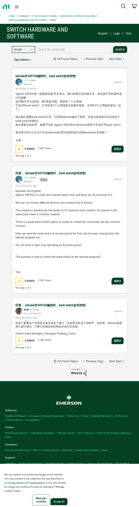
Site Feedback (122, 463)
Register (103, 33)
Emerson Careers (50, 450)
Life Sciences (121, 415)
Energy (85, 415)
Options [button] (117, 82)
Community (24, 16)
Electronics (73, 415)
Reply (117, 149)
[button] (19, 149)
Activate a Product (75, 463)
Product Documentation (30, 463)
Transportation (32, 419)
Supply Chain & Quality (87, 450)
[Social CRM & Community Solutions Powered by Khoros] (79, 372)
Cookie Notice (37, 482)
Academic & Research (16, 415)
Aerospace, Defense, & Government (47, 415)
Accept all (59, 501)
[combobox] (73, 49)
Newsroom (67, 450)
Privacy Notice (16, 482)
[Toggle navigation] (21, 7)
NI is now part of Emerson (17, 450)
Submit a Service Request (100, 463)
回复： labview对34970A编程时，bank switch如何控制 (50, 173)
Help (128, 33)
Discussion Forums (45, 16)
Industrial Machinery (101, 415)
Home (11, 16)
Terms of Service (85, 432)
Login (116, 33)
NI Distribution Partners (16, 432)
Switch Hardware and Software (27, 20)
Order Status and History (43, 432)
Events (104, 450)
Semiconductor (14, 419)
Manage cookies (41, 500)
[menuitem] (123, 6)
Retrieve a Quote (66, 432)
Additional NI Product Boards (77, 16)
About (36, 450)
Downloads (10, 463)
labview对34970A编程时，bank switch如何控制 (45, 76)
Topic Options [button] (21, 59)
